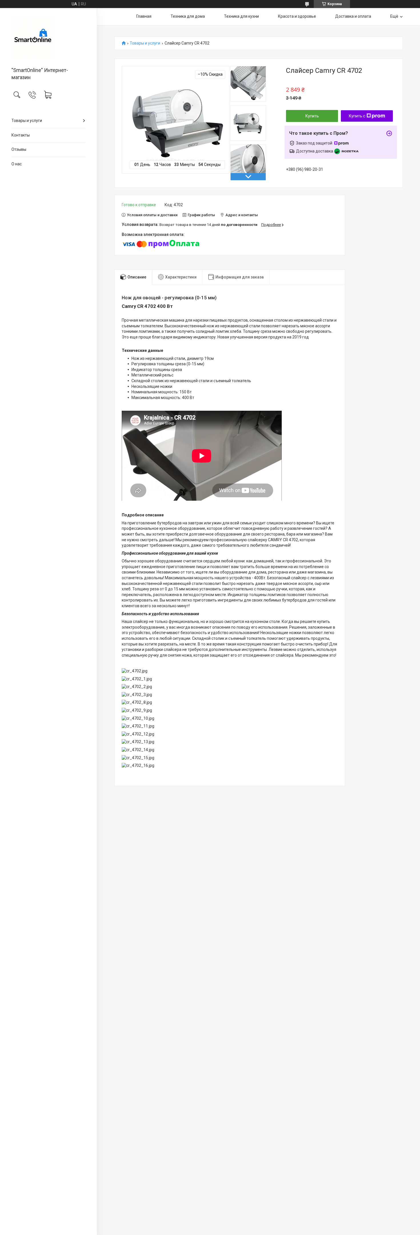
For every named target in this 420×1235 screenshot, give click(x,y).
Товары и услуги (26, 120)
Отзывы (18, 149)
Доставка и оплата (353, 16)
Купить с (357, 116)
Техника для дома (188, 16)
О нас (16, 164)
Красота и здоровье (297, 16)
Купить (312, 116)
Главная (143, 16)
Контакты (20, 135)
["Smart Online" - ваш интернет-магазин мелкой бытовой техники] (48, 38)
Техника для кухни (241, 16)
